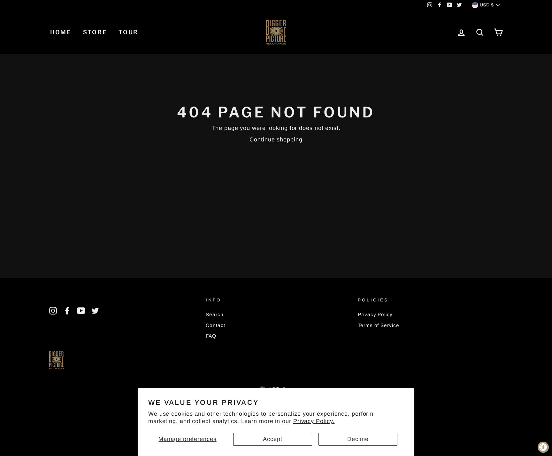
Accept (272, 439)
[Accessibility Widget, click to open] (543, 447)
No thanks (276, 267)
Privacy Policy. (314, 421)
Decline (357, 439)
